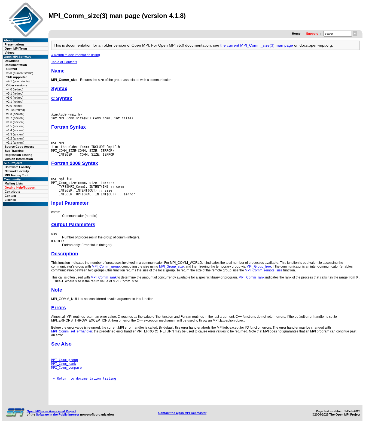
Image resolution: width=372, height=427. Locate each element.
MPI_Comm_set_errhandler (71, 331)
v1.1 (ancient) (15, 142)
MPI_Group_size (171, 266)
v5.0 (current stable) (19, 73)
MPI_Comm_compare (66, 368)
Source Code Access (19, 146)
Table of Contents (64, 62)
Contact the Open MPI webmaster (182, 412)
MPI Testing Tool (16, 175)
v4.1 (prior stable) (18, 81)
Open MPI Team (16, 48)
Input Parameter (70, 203)
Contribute (12, 191)
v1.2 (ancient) (15, 138)
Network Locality (17, 171)
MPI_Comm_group (106, 266)
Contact (10, 195)
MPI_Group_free (258, 266)
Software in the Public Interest (57, 414)
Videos (9, 52)
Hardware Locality (18, 167)
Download (12, 60)
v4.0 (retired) (14, 89)
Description (64, 253)
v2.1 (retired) (14, 101)
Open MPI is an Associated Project (51, 411)
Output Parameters (73, 224)
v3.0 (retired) (14, 97)
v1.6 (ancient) (15, 122)
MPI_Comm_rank (104, 277)
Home (296, 33)
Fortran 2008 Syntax (74, 163)
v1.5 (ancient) (15, 126)
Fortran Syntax (68, 127)
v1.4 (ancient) (15, 130)
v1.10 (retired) (15, 109)
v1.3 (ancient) (15, 134)
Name (58, 71)
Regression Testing (18, 154)
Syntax (59, 88)
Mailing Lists (14, 183)
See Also (61, 344)
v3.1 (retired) (14, 93)
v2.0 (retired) (14, 105)
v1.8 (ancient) (15, 114)
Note (56, 290)
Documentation (16, 64)
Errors (58, 307)
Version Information (19, 158)
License (10, 199)
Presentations (15, 44)
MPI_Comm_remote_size (263, 270)
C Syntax (61, 98)
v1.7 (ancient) (15, 118)
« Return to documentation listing (75, 55)
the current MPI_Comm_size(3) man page (256, 45)
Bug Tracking (14, 150)
